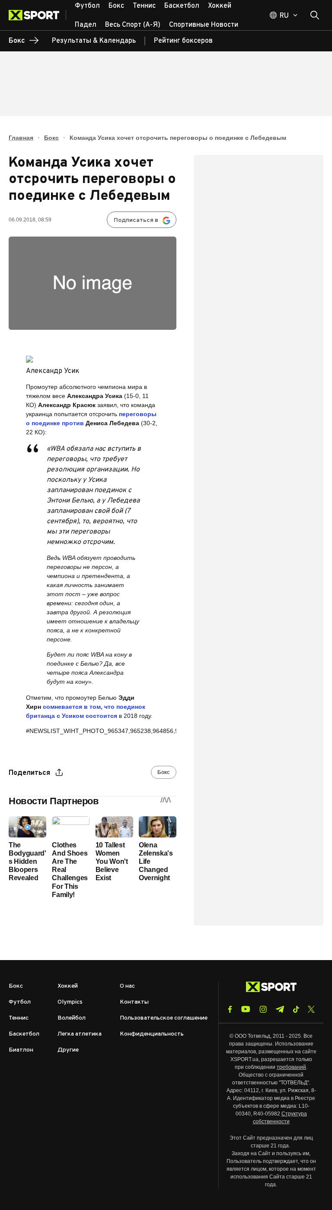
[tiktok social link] (296, 1009)
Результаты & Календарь (94, 41)
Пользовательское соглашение (164, 1018)
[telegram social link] (279, 1009)
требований (291, 1067)
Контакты (134, 1002)
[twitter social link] (311, 1009)
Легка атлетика (79, 1034)
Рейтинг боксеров (183, 41)
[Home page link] (37, 15)
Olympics (70, 1002)
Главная (21, 137)
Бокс (51, 137)
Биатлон (21, 1050)
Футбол (20, 1002)
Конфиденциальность (152, 1034)
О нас (127, 986)
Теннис (19, 1018)
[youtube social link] (246, 1009)
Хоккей (67, 986)
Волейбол (71, 1018)
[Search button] (314, 15)
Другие (68, 1050)
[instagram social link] (263, 1009)
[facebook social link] (230, 1009)
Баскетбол (24, 1034)
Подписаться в (136, 220)
